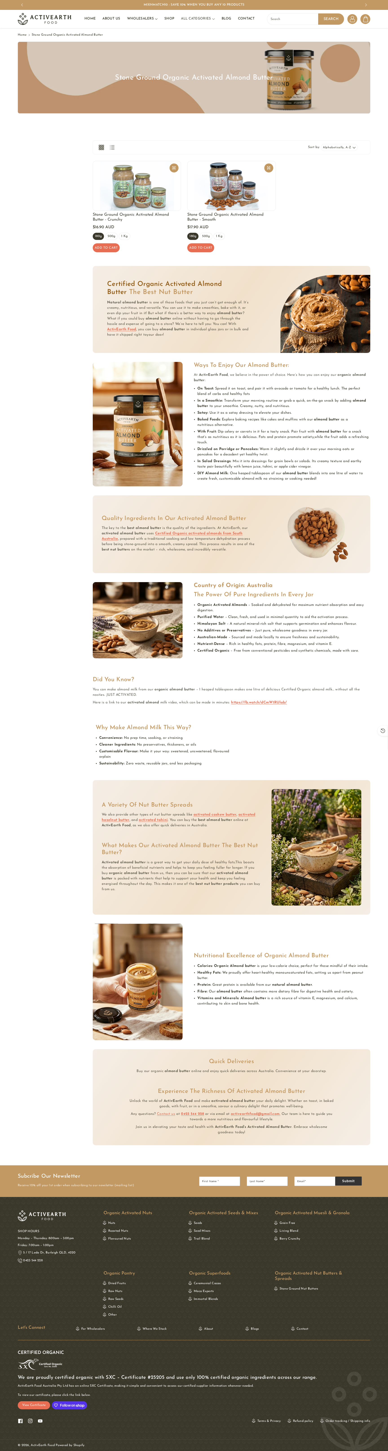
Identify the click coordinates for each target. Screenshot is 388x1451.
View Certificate (34, 1405)
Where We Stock (155, 1329)
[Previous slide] (22, 5)
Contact (302, 1329)
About (208, 1329)
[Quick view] (174, 167)
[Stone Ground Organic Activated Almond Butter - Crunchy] (137, 186)
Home (22, 35)
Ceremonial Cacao (207, 1283)
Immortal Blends (206, 1299)
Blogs (255, 1329)
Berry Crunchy (290, 1238)
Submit (348, 1181)
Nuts (111, 1223)
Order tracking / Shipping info (348, 1421)
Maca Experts (204, 1291)
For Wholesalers (93, 1329)
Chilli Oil (115, 1307)
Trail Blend (202, 1238)
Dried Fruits (117, 1283)
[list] (112, 147)
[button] (142, 19)
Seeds (198, 1223)
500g (111, 237)
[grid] (101, 147)
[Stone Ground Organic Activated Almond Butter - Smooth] (231, 186)
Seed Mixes (202, 1231)
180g (98, 237)
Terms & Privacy (269, 1421)
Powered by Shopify (70, 1445)
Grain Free (287, 1223)
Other (112, 1314)
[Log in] (352, 19)
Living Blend (289, 1231)
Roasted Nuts (118, 1231)
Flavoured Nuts (119, 1238)
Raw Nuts (115, 1291)
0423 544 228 (33, 1260)
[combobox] (305, 19)
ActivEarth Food (43, 1445)
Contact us (166, 1114)
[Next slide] (366, 5)
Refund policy (303, 1421)
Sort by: (314, 147)
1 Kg (124, 237)
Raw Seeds (116, 1299)
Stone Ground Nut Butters (41, 1283)
